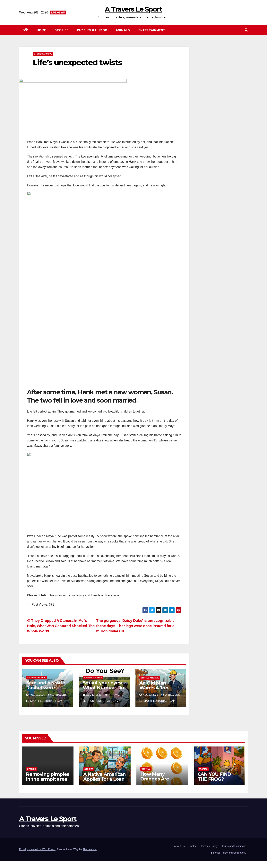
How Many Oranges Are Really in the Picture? (154, 781)
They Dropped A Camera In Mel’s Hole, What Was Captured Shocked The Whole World (61, 625)
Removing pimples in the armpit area (47, 776)
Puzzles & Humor (92, 30)
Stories (62, 30)
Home (41, 30)
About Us (179, 846)
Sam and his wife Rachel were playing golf (45, 687)
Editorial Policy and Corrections (228, 852)
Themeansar (90, 849)
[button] (246, 30)
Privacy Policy (209, 846)
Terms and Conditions (234, 846)
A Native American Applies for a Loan (104, 776)
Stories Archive (43, 54)
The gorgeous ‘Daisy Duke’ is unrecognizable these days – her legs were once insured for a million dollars (135, 625)
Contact (193, 846)
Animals (123, 30)
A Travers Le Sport (133, 9)
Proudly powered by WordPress (37, 849)
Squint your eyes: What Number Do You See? (103, 687)
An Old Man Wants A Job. (154, 685)
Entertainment (151, 30)
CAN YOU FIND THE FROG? (214, 776)
